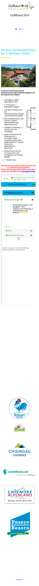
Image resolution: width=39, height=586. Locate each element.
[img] (19, 6)
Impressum (19, 580)
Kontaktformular (28, 171)
